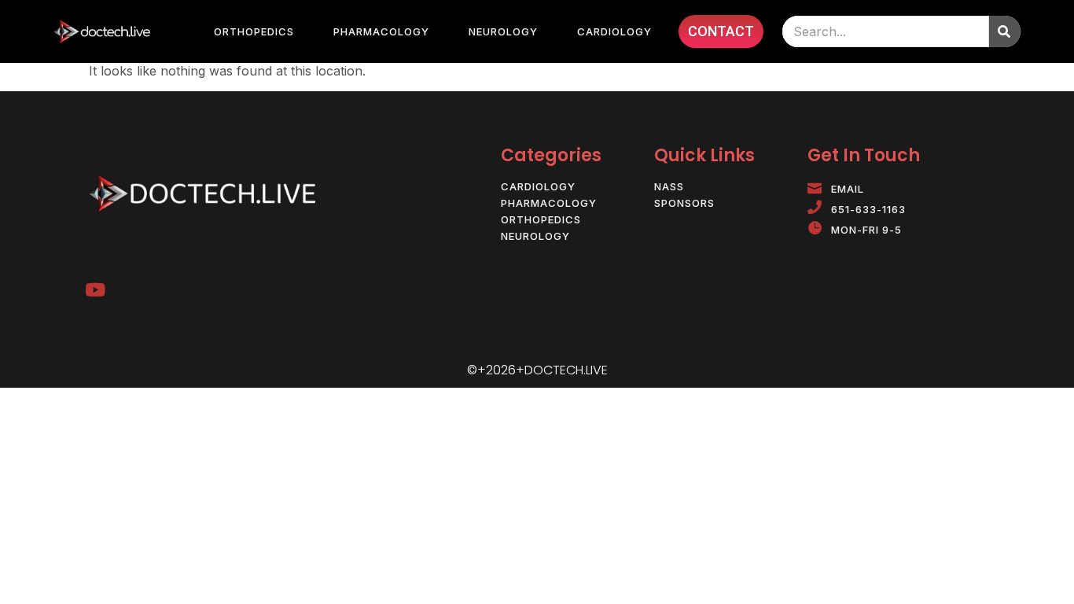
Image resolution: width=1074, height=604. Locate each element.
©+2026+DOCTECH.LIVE (537, 370)
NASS (669, 187)
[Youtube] (95, 290)
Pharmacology (381, 31)
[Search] (1005, 31)
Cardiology (614, 31)
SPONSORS (684, 203)
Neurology (503, 31)
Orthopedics (254, 31)
